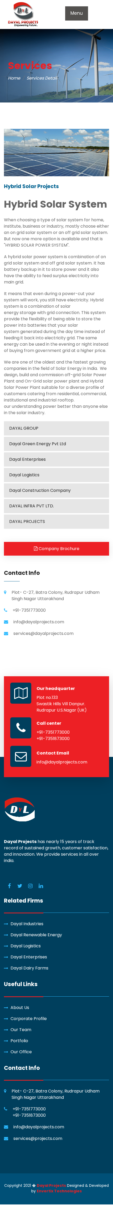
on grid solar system (31, 232)
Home (14, 78)
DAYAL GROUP (23, 428)
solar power (34, 257)
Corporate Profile (29, 1019)
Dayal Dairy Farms (29, 968)
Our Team (21, 1030)
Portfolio (19, 1041)
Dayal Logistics (24, 475)
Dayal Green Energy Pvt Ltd (37, 444)
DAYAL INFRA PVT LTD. (31, 506)
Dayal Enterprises (27, 459)
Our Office (21, 1052)
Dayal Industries (27, 924)
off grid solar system (86, 232)
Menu (76, 13)
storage (27, 313)
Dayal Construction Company (40, 490)
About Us (20, 1008)
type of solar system (61, 220)
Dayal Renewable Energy (36, 935)
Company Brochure (58, 549)
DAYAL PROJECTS (27, 521)
